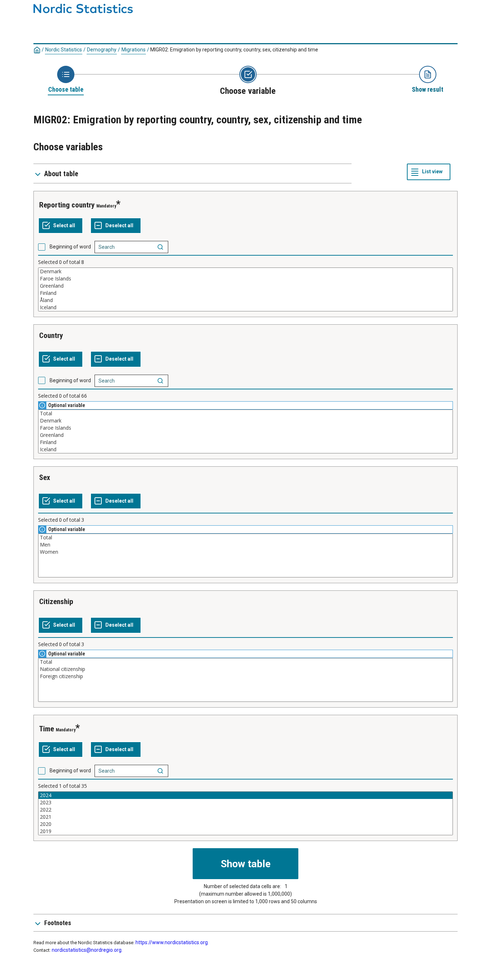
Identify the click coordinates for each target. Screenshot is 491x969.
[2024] (245, 795)
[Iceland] (245, 307)
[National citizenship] (245, 669)
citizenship (56, 601)
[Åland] (245, 300)
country (51, 335)
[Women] (245, 552)
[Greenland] (245, 285)
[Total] (245, 413)
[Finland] (245, 293)
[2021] (245, 817)
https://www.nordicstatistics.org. (172, 942)
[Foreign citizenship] (245, 676)
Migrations (133, 49)
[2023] (245, 802)
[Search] (160, 247)
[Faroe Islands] (245, 278)
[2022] (245, 809)
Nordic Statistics (63, 49)
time (46, 729)
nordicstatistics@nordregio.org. (87, 950)
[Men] (245, 544)
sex (44, 477)
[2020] (245, 824)
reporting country (67, 205)
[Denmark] (245, 271)
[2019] (245, 831)
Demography (101, 49)
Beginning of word (70, 247)
